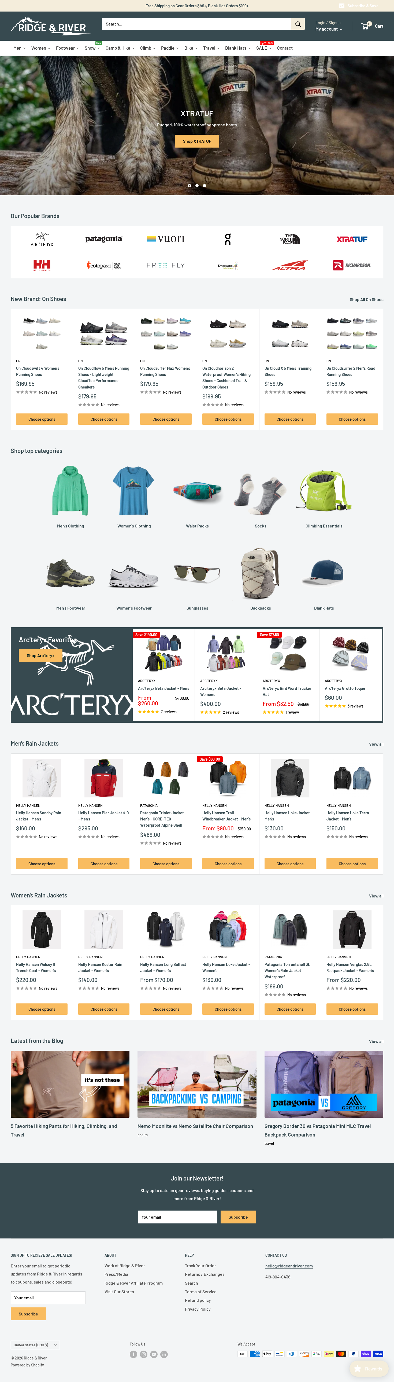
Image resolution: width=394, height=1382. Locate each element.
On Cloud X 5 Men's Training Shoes (288, 371)
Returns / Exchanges (205, 1274)
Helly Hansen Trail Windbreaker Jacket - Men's (226, 815)
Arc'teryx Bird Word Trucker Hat (287, 691)
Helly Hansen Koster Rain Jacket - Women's (100, 967)
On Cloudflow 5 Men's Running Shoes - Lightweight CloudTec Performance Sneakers (103, 377)
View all (376, 743)
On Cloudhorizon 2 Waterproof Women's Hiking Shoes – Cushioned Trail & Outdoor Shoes (226, 377)
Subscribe (238, 1216)
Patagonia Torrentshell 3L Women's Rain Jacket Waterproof (287, 970)
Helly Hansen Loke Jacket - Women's (226, 967)
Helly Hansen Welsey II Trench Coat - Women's (36, 967)
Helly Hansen (28, 805)
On (18, 361)
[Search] (298, 24)
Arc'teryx (146, 681)
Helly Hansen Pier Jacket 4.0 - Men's (103, 815)
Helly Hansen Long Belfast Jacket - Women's (163, 967)
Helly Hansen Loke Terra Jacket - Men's (347, 815)
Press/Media (116, 1274)
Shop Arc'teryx (40, 655)
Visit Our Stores (119, 1291)
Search (191, 1282)
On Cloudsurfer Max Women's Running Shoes (165, 371)
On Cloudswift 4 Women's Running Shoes (37, 371)
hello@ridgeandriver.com (289, 1265)
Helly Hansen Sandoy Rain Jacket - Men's (38, 815)
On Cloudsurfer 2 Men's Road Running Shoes (350, 371)
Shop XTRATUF (197, 140)
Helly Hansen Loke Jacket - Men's (288, 815)
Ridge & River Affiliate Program (134, 1282)
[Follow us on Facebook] (133, 1354)
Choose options (41, 419)
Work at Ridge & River (125, 1265)
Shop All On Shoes (367, 299)
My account (327, 28)
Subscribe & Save (363, 5)
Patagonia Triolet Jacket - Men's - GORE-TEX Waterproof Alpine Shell (163, 818)
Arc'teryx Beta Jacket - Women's (220, 691)
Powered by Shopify (27, 1365)
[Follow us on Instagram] (143, 1354)
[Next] (383, 369)
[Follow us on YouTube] (154, 1354)
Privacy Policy (198, 1308)
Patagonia (149, 805)
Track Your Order (200, 1265)
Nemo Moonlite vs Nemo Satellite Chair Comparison (195, 1126)
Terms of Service (201, 1291)
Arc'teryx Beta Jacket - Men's (163, 687)
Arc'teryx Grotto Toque (345, 687)
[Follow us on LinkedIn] (164, 1354)
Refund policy (198, 1300)
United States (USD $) (31, 1345)
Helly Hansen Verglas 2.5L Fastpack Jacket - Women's (350, 967)
